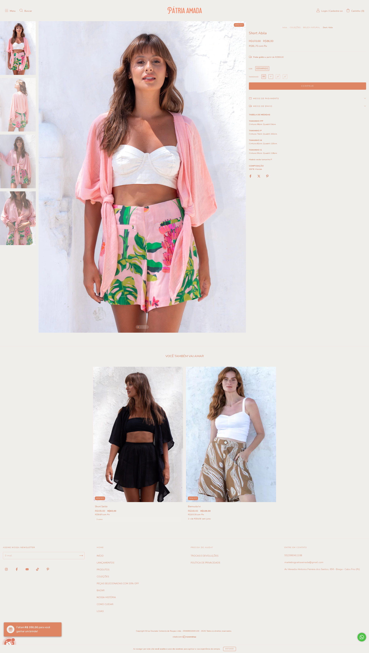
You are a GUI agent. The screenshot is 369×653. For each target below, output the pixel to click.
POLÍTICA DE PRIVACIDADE (205, 562)
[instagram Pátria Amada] (6, 569)
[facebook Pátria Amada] (17, 569)
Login (324, 11)
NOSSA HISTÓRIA (106, 597)
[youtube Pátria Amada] (27, 569)
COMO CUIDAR (105, 604)
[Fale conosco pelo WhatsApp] (361, 637)
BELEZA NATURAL (311, 27)
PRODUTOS (103, 569)
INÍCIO (100, 555)
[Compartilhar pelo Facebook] (251, 176)
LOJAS (100, 611)
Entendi (229, 649)
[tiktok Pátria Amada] (38, 569)
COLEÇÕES (295, 27)
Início (284, 27)
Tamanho (253, 77)
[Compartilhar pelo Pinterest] (267, 176)
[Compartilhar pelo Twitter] (259, 176)
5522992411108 (293, 555)
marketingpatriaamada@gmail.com (303, 562)
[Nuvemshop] (185, 637)
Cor (250, 69)
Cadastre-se (335, 11)
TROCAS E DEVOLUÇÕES (204, 555)
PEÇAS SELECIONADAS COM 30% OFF (118, 583)
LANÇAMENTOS (105, 562)
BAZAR (101, 590)
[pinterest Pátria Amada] (47, 569)
